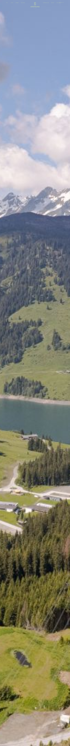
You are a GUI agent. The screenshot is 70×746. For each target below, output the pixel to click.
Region (52, 2)
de (59, 2)
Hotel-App (58, 2)
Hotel (12, 2)
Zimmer (17, 2)
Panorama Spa (46, 2)
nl (63, 2)
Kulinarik (23, 2)
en (61, 2)
